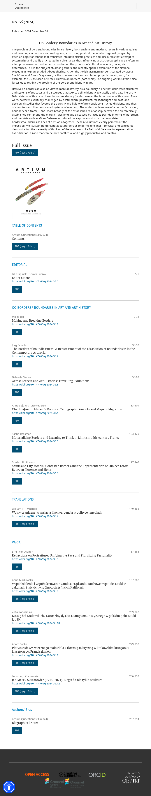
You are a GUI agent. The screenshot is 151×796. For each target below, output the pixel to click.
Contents (18, 238)
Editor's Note (21, 278)
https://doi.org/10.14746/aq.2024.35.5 (35, 441)
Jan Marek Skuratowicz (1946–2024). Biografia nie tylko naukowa (57, 680)
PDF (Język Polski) (25, 152)
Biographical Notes (25, 723)
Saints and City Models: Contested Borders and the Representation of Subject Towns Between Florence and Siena (70, 468)
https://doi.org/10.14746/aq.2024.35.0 (35, 281)
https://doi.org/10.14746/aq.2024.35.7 (35, 516)
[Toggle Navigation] (132, 6)
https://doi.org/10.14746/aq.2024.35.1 (35, 324)
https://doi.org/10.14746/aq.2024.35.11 (36, 655)
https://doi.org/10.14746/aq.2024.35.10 (36, 623)
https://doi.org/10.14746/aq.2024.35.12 (36, 683)
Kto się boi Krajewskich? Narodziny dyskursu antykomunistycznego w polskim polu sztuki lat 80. (74, 617)
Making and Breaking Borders (32, 320)
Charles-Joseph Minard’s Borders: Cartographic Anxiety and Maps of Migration (67, 409)
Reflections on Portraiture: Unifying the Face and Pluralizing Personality (62, 555)
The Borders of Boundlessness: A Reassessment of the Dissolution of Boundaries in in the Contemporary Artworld (73, 351)
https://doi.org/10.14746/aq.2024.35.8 (35, 559)
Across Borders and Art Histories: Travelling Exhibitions (50, 381)
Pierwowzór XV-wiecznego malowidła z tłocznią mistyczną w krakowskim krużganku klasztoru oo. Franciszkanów (70, 650)
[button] (9, 787)
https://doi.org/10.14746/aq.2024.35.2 (35, 356)
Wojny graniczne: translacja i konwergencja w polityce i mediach (57, 512)
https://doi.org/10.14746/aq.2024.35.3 (35, 384)
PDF (17, 289)
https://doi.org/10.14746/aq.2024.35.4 (35, 413)
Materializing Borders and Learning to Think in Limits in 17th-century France (66, 437)
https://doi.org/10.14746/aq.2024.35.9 (35, 591)
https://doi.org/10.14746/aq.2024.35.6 (35, 473)
